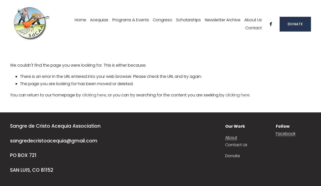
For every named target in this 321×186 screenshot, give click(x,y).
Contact (253, 28)
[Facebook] (270, 24)
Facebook (285, 133)
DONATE (295, 24)
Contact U (235, 145)
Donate (232, 156)
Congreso (162, 20)
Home (80, 20)
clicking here (94, 95)
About (231, 137)
